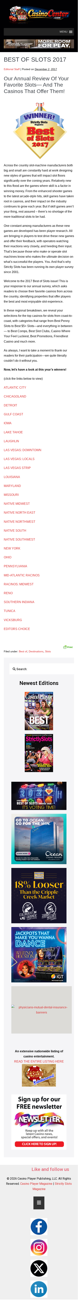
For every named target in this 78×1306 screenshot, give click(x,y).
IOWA (8, 423)
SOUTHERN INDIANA (19, 602)
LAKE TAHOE (13, 432)
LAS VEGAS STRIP (17, 468)
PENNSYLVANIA (15, 566)
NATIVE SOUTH (15, 530)
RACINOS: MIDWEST (19, 584)
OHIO (7, 557)
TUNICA (9, 611)
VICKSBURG (13, 620)
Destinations (36, 651)
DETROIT (10, 405)
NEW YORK (12, 548)
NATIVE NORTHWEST (19, 521)
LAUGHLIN (11, 441)
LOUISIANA (12, 477)
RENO (8, 593)
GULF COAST (13, 414)
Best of (23, 651)
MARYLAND (12, 486)
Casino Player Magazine (36, 1183)
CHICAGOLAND (15, 396)
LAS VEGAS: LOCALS (19, 459)
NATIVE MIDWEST (17, 503)
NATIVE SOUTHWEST (19, 539)
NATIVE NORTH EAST (19, 512)
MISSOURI (11, 494)
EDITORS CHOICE (17, 629)
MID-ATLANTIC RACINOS (22, 575)
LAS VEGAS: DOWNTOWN (22, 450)
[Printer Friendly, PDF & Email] (68, 646)
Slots (48, 651)
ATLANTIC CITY (15, 387)
